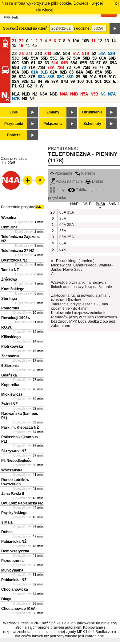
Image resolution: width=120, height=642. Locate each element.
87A (22, 76)
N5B (94, 94)
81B (44, 72)
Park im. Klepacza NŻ (20, 427)
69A (113, 63)
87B (31, 76)
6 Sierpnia (10, 366)
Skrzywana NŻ (13, 451)
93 (33, 81)
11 (93, 41)
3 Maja (7, 522)
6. (114, 81)
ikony (60, 190)
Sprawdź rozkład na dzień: (26, 28)
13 (107, 41)
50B (66, 53)
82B (63, 72)
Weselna (8, 217)
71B (41, 67)
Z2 (21, 41)
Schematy (92, 123)
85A (98, 72)
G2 (29, 86)
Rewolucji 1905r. (15, 318)
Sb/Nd (113, 204)
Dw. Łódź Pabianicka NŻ (22, 503)
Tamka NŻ (10, 270)
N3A (43, 94)
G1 (21, 86)
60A (102, 58)
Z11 (29, 53)
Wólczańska (11, 470)
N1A (16, 94)
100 (80, 81)
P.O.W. (6, 327)
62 (40, 63)
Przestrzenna (13, 561)
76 (94, 67)
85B (108, 72)
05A (62, 212)
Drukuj (97, 181)
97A (54, 81)
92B (25, 81)
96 (47, 81)
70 (24, 67)
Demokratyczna (15, 551)
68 (105, 63)
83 (71, 72)
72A (50, 67)
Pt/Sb (100, 204)
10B (85, 41)
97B (64, 81)
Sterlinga (9, 298)
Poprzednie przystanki (19, 207)
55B (44, 58)
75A (76, 67)
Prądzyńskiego (14, 513)
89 (78, 76)
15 (14, 45)
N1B (26, 94)
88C (60, 76)
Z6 (21, 53)
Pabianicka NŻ (13, 541)
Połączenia (52, 123)
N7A (112, 94)
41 (28, 45)
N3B (54, 94)
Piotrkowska (12, 346)
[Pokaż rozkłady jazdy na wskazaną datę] (115, 28)
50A (57, 53)
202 (107, 81)
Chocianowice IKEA (18, 608)
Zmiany (52, 112)
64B (64, 63)
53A (102, 53)
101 (89, 81)
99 (72, 81)
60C (15, 63)
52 (94, 53)
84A (79, 72)
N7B (16, 98)
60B (112, 58)
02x (62, 249)
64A (54, 63)
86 (14, 76)
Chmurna (9, 227)
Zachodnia (10, 356)
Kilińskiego (11, 337)
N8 (24, 98)
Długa (6, 599)
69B (15, 67)
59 (94, 58)
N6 (103, 94)
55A (34, 58)
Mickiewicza (11, 394)
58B (86, 58)
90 (85, 76)
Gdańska (9, 375)
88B (50, 76)
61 (33, 63)
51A (76, 53)
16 (21, 45)
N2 (34, 94)
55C (53, 58)
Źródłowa (9, 279)
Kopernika (10, 385)
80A (15, 72)
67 (98, 63)
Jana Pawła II (12, 493)
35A (70, 212)
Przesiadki (63, 173)
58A (76, 58)
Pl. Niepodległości (16, 460)
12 (100, 41)
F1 (14, 86)
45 (34, 45)
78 (108, 67)
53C (15, 58)
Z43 (47, 53)
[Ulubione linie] (26, 180)
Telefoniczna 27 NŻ (17, 251)
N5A (84, 94)
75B (86, 67)
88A (41, 76)
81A (34, 72)
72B (60, 67)
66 (92, 63)
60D (25, 63)
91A (93, 76)
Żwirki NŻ (9, 404)
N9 (32, 98)
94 (40, 81)
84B (89, 72)
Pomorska (10, 308)
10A (75, 41)
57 (68, 58)
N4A (64, 94)
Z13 (38, 53)
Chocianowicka (14, 589)
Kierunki (88, 173)
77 (101, 67)
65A (74, 63)
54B (25, 58)
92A (15, 81)
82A (53, 72)
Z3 (14, 53)
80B (25, 72)
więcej (97, 3)
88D (70, 76)
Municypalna (12, 570)
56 (62, 58)
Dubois (7, 532)
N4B (74, 94)
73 (68, 67)
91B (102, 76)
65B (83, 63)
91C (112, 76)
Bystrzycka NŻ (14, 260)
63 (47, 63)
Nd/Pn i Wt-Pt (81, 204)
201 (98, 81)
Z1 (14, 41)
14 (113, 41)
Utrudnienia (92, 112)
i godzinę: (82, 28)
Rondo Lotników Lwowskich (15, 482)
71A (31, 67)
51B (85, 53)
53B (111, 53)
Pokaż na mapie (69, 181)
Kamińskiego (12, 289)
